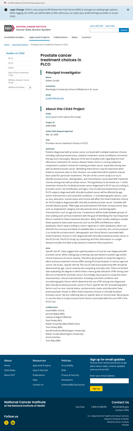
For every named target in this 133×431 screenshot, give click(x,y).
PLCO (10, 63)
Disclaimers (67, 379)
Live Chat (80, 406)
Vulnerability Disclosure (73, 384)
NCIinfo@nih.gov (121, 406)
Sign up (96, 388)
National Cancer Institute (118, 422)
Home (7, 365)
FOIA (63, 370)
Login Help (110, 25)
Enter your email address (102, 375)
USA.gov (125, 424)
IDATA (11, 67)
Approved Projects (42, 365)
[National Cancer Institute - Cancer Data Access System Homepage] (47, 28)
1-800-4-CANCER (99, 406)
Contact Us (38, 384)
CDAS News (9, 370)
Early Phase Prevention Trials (18, 73)
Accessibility (67, 365)
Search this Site (40, 370)
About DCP (9, 375)
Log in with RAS (96, 25)
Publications (39, 375)
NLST (10, 58)
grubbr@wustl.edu (55, 98)
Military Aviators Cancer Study (18, 81)
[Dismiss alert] (128, 10)
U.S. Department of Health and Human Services (108, 416)
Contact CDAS (122, 410)
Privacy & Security (70, 375)
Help (35, 379)
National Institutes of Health (116, 419)
